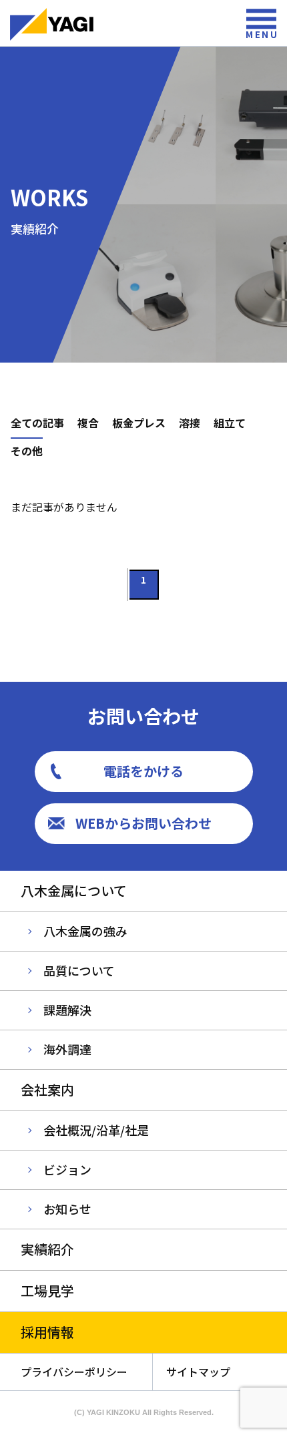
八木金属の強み (85, 931)
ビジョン (67, 1169)
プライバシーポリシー (74, 1372)
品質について (79, 970)
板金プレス (139, 423)
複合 (88, 423)
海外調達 (67, 1049)
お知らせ (67, 1208)
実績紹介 (47, 1249)
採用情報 (47, 1332)
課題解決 (67, 1009)
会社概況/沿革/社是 (96, 1130)
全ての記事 (37, 423)
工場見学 (47, 1290)
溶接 (189, 423)
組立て (230, 423)
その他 (27, 451)
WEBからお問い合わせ (143, 823)
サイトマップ (198, 1372)
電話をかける (143, 771)
